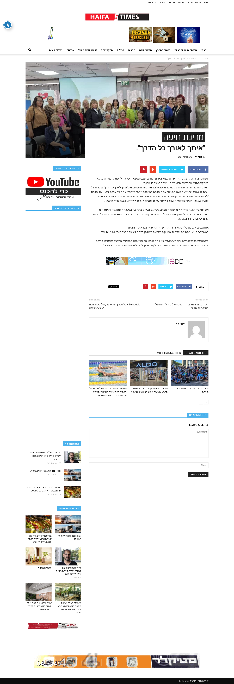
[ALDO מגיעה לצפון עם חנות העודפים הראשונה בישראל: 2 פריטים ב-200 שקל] (149, 373)
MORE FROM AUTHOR (169, 353)
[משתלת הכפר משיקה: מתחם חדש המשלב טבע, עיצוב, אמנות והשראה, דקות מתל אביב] (68, 591)
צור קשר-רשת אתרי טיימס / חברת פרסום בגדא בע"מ (180, 2)
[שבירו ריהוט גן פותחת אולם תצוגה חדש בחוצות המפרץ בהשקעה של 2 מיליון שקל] (39, 591)
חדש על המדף (45, 568)
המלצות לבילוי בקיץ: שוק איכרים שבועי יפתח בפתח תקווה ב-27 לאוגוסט (40, 539)
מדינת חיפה (145, 50)
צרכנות (70, 50)
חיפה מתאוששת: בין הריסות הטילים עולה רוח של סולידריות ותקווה (181, 306)
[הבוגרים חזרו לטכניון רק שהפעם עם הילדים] (189, 373)
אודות (206, 2)
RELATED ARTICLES (195, 353)
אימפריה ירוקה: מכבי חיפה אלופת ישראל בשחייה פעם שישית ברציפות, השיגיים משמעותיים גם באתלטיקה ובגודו (108, 392)
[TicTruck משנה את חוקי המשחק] (72, 475)
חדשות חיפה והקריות (185, 50)
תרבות (131, 50)
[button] (30, 50)
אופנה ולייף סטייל (87, 50)
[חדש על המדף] (39, 556)
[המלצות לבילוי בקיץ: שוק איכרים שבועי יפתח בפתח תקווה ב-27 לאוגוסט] (72, 492)
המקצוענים (107, 50)
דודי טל (198, 157)
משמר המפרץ (163, 50)
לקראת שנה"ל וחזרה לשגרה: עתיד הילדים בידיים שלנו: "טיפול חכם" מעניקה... (45, 456)
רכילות (120, 50)
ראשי (203, 50)
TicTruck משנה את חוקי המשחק (45, 471)
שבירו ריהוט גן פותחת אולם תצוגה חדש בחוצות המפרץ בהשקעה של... (39, 606)
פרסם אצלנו (151, 2)
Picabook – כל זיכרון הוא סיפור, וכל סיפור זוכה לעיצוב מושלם (114, 306)
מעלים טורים (55, 50)
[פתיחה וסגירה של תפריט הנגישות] (8, 25)
